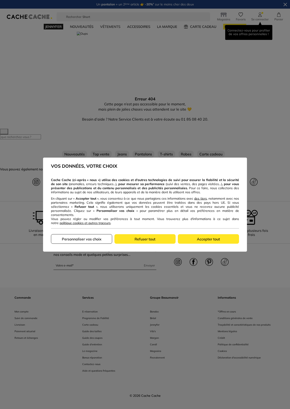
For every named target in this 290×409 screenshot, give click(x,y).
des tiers (200, 198)
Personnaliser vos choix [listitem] (82, 239)
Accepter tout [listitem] (208, 239)
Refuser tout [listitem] (145, 239)
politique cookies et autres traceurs (85, 223)
